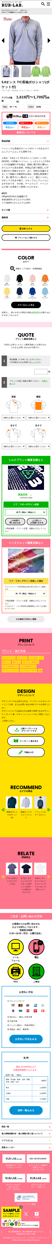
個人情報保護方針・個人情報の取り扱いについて (22, 1133)
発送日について (25, 132)
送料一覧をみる (26, 1110)
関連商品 (37, 312)
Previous (3, 41)
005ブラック (19, 284)
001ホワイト (7, 284)
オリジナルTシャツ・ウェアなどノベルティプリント (30, 1238)
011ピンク (32, 284)
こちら (34, 362)
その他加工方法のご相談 (26, 619)
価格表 (5, 217)
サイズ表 (6, 210)
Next (49, 41)
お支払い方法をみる (26, 1039)
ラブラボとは (7, 1140)
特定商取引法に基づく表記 (26, 1234)
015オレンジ (45, 284)
